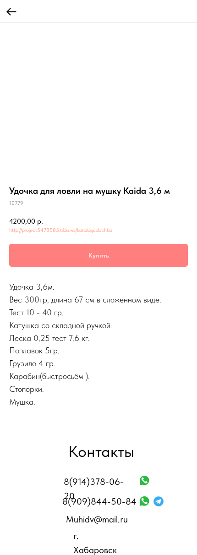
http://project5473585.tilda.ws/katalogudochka (60, 230)
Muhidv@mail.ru (97, 519)
